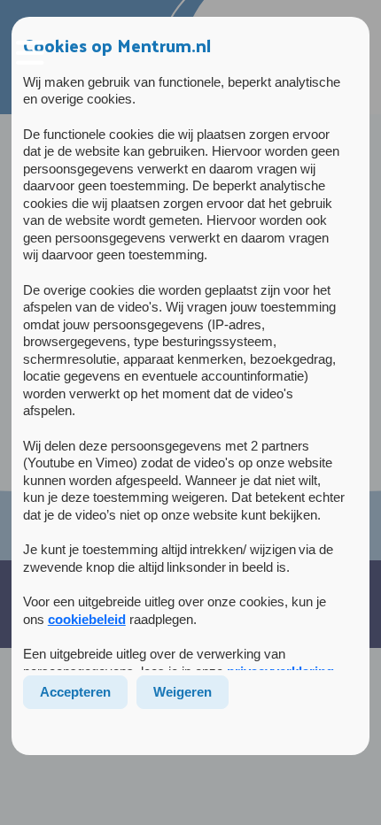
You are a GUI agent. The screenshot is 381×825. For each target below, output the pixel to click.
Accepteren (75, 691)
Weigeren (182, 691)
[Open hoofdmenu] (30, 53)
